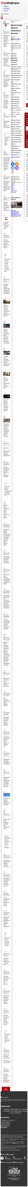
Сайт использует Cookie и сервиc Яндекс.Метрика (10, 1150)
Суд (20, 1109)
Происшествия (14, 1109)
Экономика (6, 1111)
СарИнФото (18, 1112)
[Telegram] (16, 39)
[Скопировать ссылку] (20, 39)
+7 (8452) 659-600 (5, 1123)
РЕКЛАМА (4, 1127)
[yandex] (7, 1162)
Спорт (12, 1112)
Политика (13, 21)
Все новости (6, 22)
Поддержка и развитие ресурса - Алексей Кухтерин (14, 1179)
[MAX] (18, 39)
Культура (25, 1111)
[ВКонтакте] (12, 39)
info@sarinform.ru (5, 1125)
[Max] (27, 127)
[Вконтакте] (8, 1158)
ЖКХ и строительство (16, 1111)
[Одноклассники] (14, 39)
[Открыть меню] (2, 18)
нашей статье (15, 157)
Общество (6, 1109)
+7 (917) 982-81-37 (5, 1122)
